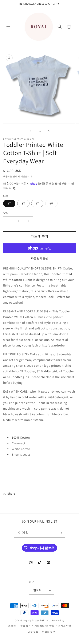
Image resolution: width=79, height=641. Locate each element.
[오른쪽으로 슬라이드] (49, 131)
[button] (8, 26)
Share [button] (11, 493)
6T (53, 204)
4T (37, 203)
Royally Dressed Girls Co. (37, 620)
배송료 (6, 176)
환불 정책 (25, 625)
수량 (6, 213)
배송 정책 (33, 631)
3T (23, 203)
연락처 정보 (48, 631)
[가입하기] (60, 533)
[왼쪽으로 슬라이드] (30, 131)
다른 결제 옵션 (39, 258)
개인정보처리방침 (44, 625)
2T (9, 203)
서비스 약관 (64, 625)
